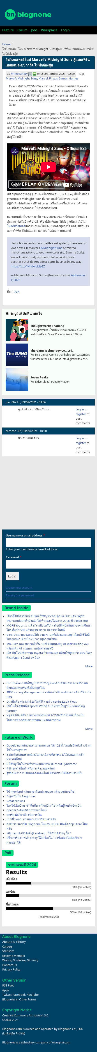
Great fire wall (16, 801)
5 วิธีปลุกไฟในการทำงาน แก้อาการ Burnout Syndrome (42, 764)
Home (6, 44)
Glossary (32, 960)
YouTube (33, 995)
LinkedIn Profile (13, 1033)
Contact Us (9, 965)
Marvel (43, 78)
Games (73, 78)
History (21, 942)
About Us (8, 942)
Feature (8, 30)
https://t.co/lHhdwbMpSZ (28, 266)
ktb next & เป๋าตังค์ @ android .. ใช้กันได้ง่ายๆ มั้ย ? (39, 833)
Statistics (8, 951)
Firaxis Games (58, 78)
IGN (17, 292)
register (81, 414)
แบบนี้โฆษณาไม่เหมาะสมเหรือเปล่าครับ (31, 819)
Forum (22, 30)
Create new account (19, 588)
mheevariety (19, 74)
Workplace (49, 30)
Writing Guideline (13, 960)
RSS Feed (8, 985)
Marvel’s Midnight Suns (21, 78)
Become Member (13, 956)
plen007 (11, 402)
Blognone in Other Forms (19, 999)
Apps (5, 990)
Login (65, 30)
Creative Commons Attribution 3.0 (25, 1015)
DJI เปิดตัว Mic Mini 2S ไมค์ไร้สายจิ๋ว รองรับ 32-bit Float (42, 701)
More (88, 666)
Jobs (34, 30)
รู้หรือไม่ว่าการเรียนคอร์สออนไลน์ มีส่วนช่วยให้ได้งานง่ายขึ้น (44, 773)
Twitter (6, 995)
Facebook (19, 995)
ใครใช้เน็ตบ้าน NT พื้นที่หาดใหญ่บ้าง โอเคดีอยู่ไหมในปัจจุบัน (44, 805)
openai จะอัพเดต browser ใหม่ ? (27, 810)
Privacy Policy (11, 969)
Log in (80, 409)
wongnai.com (61, 1042)
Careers (7, 946)
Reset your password (20, 595)
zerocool (11, 431)
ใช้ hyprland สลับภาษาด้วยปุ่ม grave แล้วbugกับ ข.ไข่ (40, 792)
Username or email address (24, 535)
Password (12, 557)
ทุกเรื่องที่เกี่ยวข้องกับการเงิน (24, 815)
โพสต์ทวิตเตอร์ (16, 226)
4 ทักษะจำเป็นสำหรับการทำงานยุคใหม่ (31, 768)
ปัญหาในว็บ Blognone (21, 796)
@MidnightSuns (51, 248)
